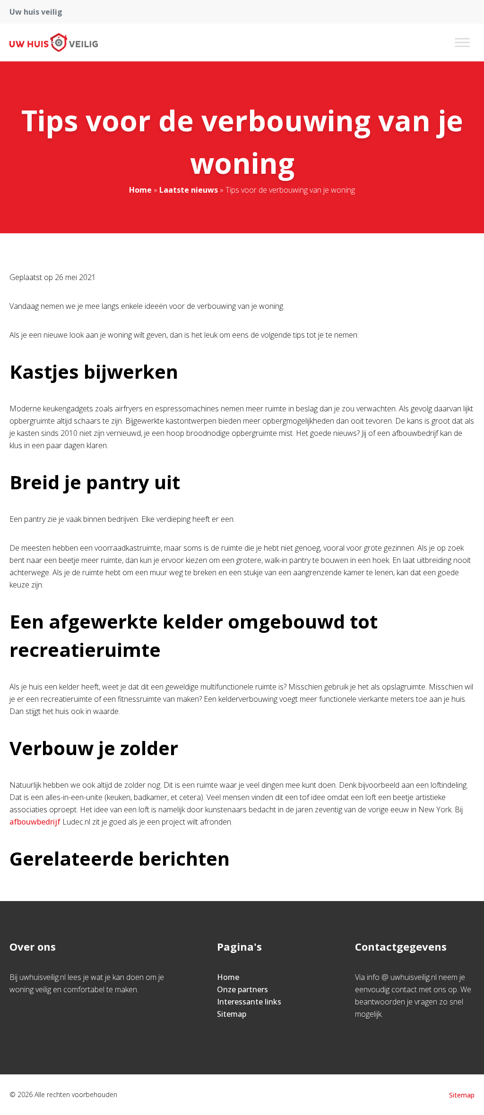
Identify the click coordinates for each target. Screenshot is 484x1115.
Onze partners (242, 989)
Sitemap (231, 1014)
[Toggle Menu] (462, 42)
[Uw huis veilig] (53, 42)
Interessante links (249, 1001)
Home (140, 190)
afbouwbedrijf (34, 822)
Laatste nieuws (188, 190)
